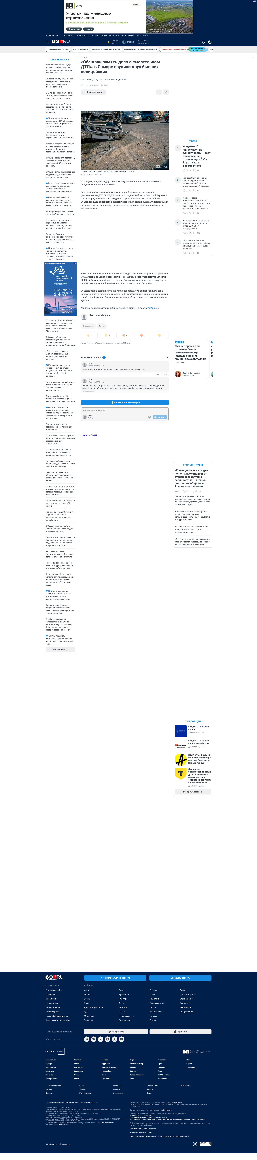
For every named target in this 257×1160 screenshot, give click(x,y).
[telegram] (86, 1039)
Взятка (102, 326)
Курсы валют (127, 36)
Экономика (185, 1007)
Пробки (128, 42)
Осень (152, 994)
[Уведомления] (203, 42)
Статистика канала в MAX (58, 1020)
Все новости (60, 59)
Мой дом (123, 1007)
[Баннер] (198, 49)
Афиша (103, 36)
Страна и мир (186, 999)
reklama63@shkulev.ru (175, 1102)
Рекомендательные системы (141, 1132)
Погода (94, 36)
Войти (90, 418)
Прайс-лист (51, 994)
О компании (51, 999)
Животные (89, 1016)
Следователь (88, 326)
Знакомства (83, 36)
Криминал (124, 994)
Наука (122, 1011)
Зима (121, 990)
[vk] (93, 1039)
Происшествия (157, 1003)
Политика (154, 999)
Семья (153, 1020)
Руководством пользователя (141, 1116)
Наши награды (52, 1003)
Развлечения (156, 1011)
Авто (86, 990)
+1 (158, 375)
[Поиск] (197, 42)
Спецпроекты (186, 1011)
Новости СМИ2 (89, 435)
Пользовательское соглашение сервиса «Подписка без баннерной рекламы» (159, 1136)
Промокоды (69, 36)
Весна (87, 999)
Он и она (154, 990)
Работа (153, 1007)
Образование (125, 1020)
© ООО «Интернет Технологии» (58, 1144)
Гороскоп (114, 36)
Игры (145, 36)
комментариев (95, 92)
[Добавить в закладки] (159, 92)
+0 (158, 396)
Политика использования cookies (143, 1129)
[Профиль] (210, 42)
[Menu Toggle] (47, 42)
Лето (121, 1003)
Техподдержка (52, 1011)
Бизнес (87, 994)
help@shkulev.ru (63, 1125)
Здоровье (88, 1020)
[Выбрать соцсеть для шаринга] (166, 92)
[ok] (100, 1039)
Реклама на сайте (54, 990)
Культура (123, 999)
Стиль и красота (187, 994)
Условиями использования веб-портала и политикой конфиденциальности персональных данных (168, 1119)
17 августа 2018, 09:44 (89, 85)
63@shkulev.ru (74, 1121)
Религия (153, 1016)
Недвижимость (53, 36)
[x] (114, 1039)
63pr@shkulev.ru (166, 1110)
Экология (184, 1003)
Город (87, 1003)
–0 (165, 375)
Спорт (183, 990)
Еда (86, 1011)
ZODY (138, 36)
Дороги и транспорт (93, 1007)
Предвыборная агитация (57, 1016)
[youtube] (121, 1039)
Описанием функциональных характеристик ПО (148, 1117)
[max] (107, 1039)
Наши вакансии (53, 1007)
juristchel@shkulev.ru (106, 1123)
